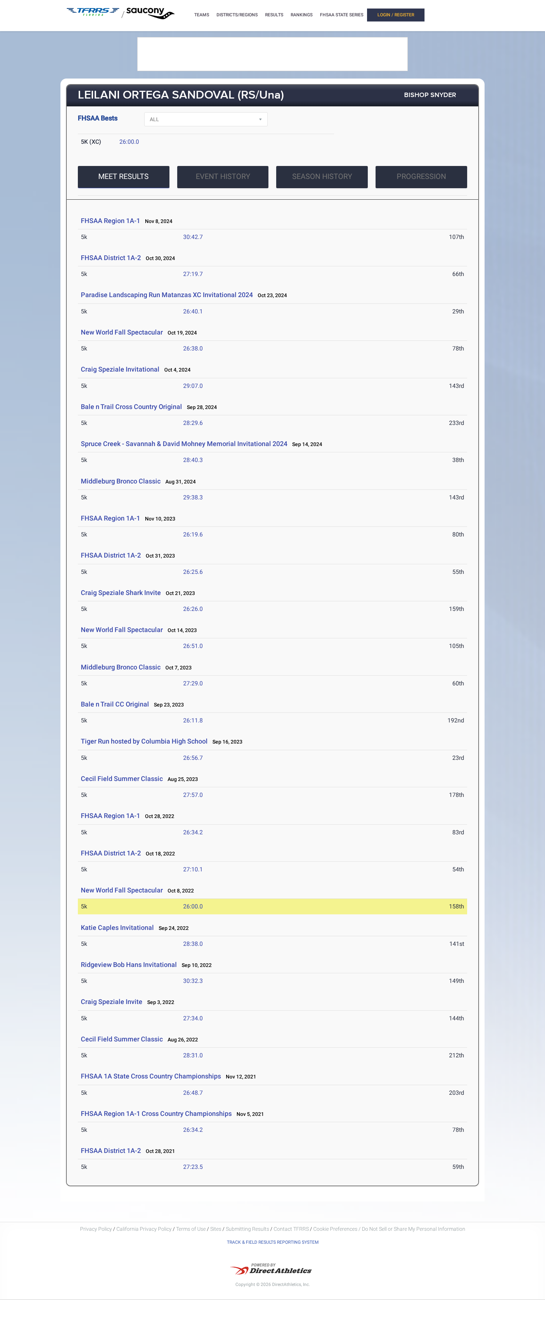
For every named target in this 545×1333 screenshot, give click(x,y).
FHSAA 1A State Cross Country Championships (151, 1076)
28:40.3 (193, 459)
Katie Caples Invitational (117, 927)
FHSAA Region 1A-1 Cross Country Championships (156, 1113)
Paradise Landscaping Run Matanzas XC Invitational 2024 (167, 295)
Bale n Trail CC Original (115, 704)
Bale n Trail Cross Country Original (131, 406)
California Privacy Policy (144, 1229)
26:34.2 (193, 832)
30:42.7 (193, 236)
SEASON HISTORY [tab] (322, 176)
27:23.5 (193, 1166)
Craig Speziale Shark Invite (121, 592)
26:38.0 (193, 348)
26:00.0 (129, 141)
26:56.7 (193, 757)
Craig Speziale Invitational (120, 369)
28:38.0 (193, 943)
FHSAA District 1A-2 (111, 258)
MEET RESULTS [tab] (123, 176)
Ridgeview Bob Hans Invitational (129, 964)
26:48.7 (193, 1092)
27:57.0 (193, 794)
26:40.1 (193, 311)
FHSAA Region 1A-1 (110, 221)
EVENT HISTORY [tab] (223, 176)
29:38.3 (193, 497)
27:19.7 (193, 273)
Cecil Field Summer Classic (122, 778)
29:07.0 (193, 385)
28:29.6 (193, 422)
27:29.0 (193, 683)
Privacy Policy (96, 1229)
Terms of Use (191, 1229)
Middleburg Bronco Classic (121, 481)
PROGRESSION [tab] (421, 176)
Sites (215, 1229)
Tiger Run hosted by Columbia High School (144, 741)
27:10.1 (193, 869)
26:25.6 (193, 571)
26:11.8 (193, 720)
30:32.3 (193, 980)
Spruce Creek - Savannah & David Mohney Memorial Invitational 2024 (184, 444)
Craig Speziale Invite (111, 1001)
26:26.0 (193, 608)
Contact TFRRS (292, 1229)
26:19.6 (193, 534)
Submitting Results (247, 1229)
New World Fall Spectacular (122, 332)
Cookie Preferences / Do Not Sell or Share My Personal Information (389, 1229)
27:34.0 (193, 1018)
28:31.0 (193, 1055)
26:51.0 (193, 645)
